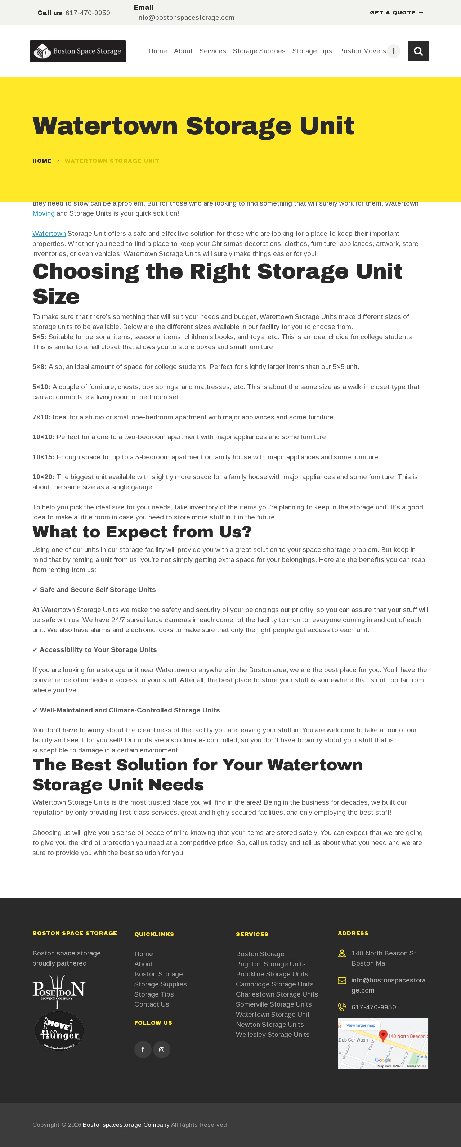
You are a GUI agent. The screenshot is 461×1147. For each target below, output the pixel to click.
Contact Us (151, 1004)
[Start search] (418, 51)
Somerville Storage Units (274, 1004)
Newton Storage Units (270, 1024)
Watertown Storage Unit (273, 1014)
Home (42, 161)
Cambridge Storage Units (275, 984)
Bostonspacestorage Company (126, 1124)
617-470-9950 (374, 1007)
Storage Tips (154, 994)
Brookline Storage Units (272, 974)
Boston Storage (158, 974)
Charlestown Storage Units (277, 994)
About (143, 964)
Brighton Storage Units (271, 964)
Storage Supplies (160, 984)
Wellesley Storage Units (273, 1034)
